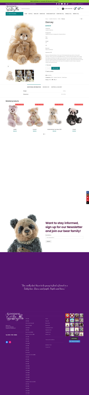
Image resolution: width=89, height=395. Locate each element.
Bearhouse (47, 325)
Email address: (48, 235)
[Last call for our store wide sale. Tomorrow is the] (77, 315)
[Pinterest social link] (64, 3)
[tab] (34, 86)
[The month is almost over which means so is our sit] (67, 315)
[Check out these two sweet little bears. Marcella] (81, 329)
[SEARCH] (57, 8)
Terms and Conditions (49, 339)
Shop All (47, 320)
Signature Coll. (48, 329)
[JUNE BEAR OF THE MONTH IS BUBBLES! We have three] (77, 329)
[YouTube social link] (61, 3)
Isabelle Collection (53, 18)
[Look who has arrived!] (77, 325)
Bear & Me (47, 323)
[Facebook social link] (56, 3)
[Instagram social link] (59, 3)
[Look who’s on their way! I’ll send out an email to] (72, 329)
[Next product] (82, 19)
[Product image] (34, 116)
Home (46, 18)
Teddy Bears (64, 77)
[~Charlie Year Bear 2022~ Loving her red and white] (67, 334)
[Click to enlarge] (8, 66)
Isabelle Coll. (48, 332)
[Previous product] (80, 19)
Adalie (14, 129)
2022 (59, 18)
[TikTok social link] (67, 3)
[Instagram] (10, 342)
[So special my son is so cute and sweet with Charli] (81, 325)
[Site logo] (12, 8)
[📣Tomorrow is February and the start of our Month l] (72, 320)
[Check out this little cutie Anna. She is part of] (72, 325)
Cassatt (35, 129)
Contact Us (47, 347)
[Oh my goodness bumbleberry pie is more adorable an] (77, 334)
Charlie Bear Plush (49, 327)
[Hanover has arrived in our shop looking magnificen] (72, 334)
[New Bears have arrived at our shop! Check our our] (81, 320)
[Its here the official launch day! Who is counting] (72, 315)
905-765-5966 (12, 335)
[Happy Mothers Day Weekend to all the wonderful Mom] (81, 334)
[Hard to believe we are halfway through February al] (67, 320)
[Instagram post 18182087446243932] (77, 320)
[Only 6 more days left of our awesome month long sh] (81, 315)
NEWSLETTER (48, 344)
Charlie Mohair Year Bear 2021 (54, 129)
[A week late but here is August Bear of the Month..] (67, 325)
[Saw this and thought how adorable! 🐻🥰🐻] (67, 329)
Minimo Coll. (47, 334)
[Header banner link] (42, 1)
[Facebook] (7, 342)
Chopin (74, 129)
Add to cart (56, 68)
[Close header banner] (87, 1)
